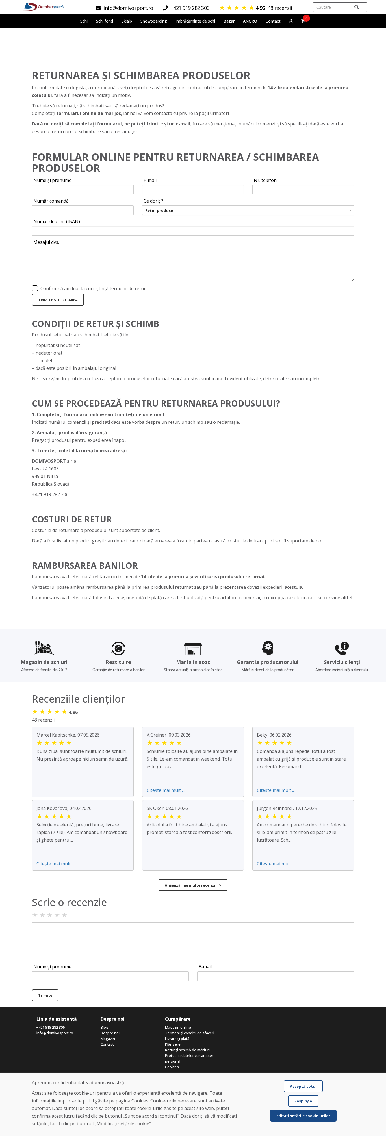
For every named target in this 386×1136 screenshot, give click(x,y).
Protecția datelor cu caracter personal (189, 1058)
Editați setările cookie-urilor (303, 1115)
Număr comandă (51, 201)
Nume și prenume (52, 180)
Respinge (303, 1101)
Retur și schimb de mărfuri (187, 1049)
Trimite (45, 995)
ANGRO (250, 21)
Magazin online (178, 1027)
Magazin (108, 1038)
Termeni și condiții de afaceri (189, 1032)
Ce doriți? (153, 201)
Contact (273, 21)
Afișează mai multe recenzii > (193, 885)
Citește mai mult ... (166, 790)
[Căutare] (356, 7)
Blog (104, 1027)
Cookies (172, 1066)
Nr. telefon (265, 180)
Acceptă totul (303, 1086)
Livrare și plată (177, 1038)
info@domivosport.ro (54, 1032)
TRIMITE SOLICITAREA (58, 299)
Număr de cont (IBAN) (56, 221)
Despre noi (110, 1032)
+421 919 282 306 (50, 1027)
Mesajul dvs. (46, 242)
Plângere (173, 1044)
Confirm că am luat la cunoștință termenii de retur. (93, 288)
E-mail (150, 180)
